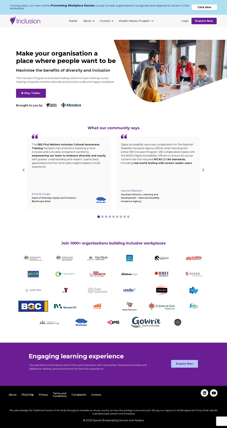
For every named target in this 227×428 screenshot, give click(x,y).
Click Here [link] (204, 7)
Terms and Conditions (60, 395)
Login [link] (185, 20)
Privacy (43, 394)
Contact (96, 394)
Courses (105, 20)
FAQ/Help (27, 394)
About (87, 20)
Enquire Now (204, 20)
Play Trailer (32, 93)
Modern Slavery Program (134, 20)
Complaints (78, 394)
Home (73, 20)
